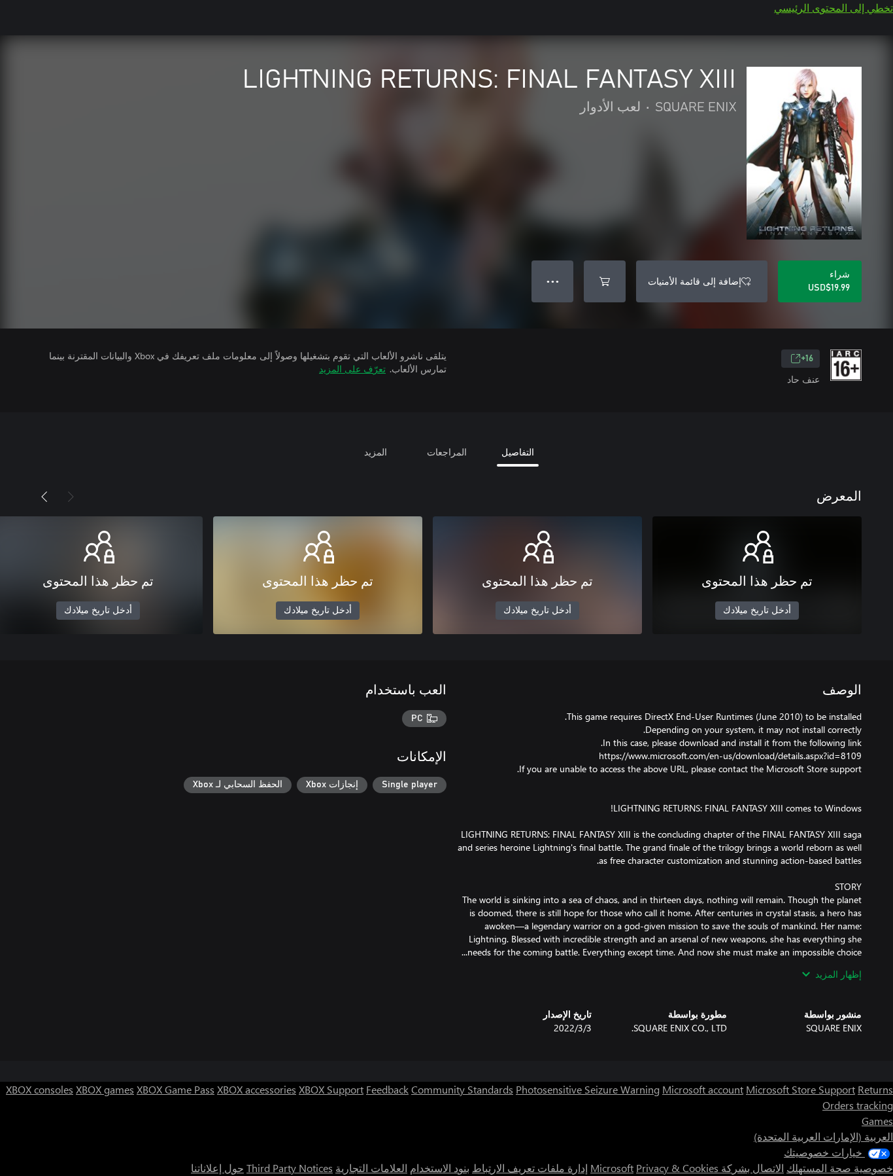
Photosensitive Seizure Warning (588, 1089)
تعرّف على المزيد (352, 369)
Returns (875, 1089)
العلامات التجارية (371, 1168)
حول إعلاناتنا (217, 1168)
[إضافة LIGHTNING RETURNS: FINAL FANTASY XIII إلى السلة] (605, 281)
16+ (807, 358)
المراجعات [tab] (447, 452)
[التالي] (44, 497)
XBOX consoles (39, 1089)
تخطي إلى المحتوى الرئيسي (833, 7)
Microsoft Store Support (800, 1089)
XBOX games (105, 1089)
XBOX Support (331, 1089)
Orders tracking (857, 1105)
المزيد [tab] (375, 452)
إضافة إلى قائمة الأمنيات (694, 281)
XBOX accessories (256, 1089)
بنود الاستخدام (439, 1168)
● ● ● (553, 281)
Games (877, 1121)
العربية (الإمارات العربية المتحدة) (823, 1136)
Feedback (387, 1089)
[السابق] (71, 497)
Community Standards (462, 1089)
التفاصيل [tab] (517, 452)
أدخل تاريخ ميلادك (757, 610)
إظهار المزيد (838, 974)
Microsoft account (702, 1089)
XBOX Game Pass (175, 1089)
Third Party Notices (289, 1168)
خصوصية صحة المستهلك (839, 1168)
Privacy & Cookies (677, 1168)
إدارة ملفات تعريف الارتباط (530, 1168)
